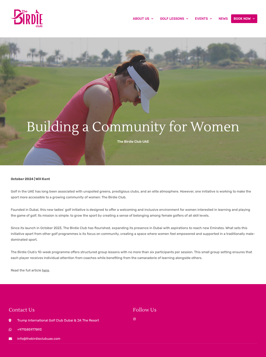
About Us (141, 19)
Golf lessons (172, 19)
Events (201, 19)
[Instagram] (134, 319)
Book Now (242, 19)
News (223, 19)
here (45, 270)
